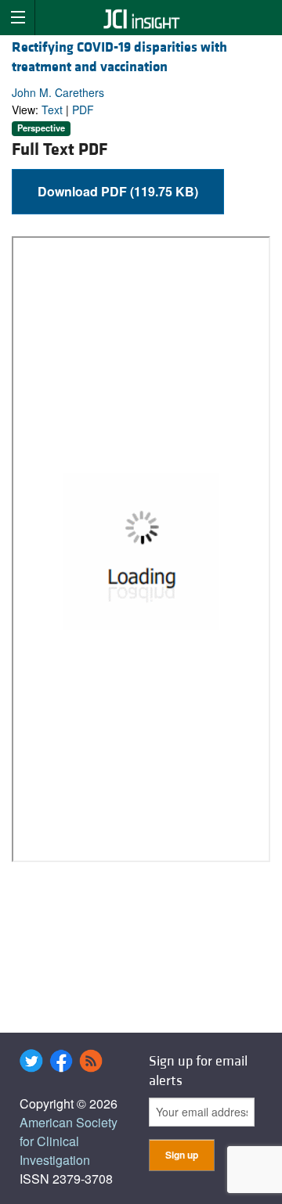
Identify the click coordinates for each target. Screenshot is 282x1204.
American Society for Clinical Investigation (69, 1141)
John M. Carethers (58, 92)
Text (52, 109)
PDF (83, 109)
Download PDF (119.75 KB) (118, 191)
